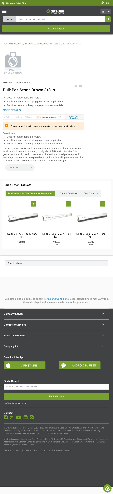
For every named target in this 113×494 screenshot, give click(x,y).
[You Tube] (19, 418)
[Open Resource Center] (107, 488)
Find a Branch (11, 381)
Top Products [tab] (91, 193)
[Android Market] (84, 366)
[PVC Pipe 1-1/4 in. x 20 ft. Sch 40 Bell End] (56, 217)
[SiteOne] (55, 13)
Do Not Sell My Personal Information (56, 450)
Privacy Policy (30, 450)
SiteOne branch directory (16, 403)
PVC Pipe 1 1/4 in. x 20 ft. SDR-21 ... (22, 236)
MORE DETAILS (12, 110)
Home (6, 44)
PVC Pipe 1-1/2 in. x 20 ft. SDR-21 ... (91, 236)
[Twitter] (12, 418)
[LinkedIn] (26, 418)
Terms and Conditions (56, 299)
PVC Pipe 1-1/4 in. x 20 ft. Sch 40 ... (56, 236)
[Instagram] (32, 418)
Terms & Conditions (12, 450)
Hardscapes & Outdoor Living (38, 44)
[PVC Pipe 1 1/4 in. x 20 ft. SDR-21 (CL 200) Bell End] (22, 217)
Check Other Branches (74, 117)
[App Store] (29, 366)
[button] (15, 3)
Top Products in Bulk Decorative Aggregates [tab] (30, 193)
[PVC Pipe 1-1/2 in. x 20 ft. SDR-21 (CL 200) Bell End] (91, 217)
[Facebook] (6, 418)
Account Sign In (56, 28)
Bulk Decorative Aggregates (67, 44)
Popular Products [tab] (68, 193)
